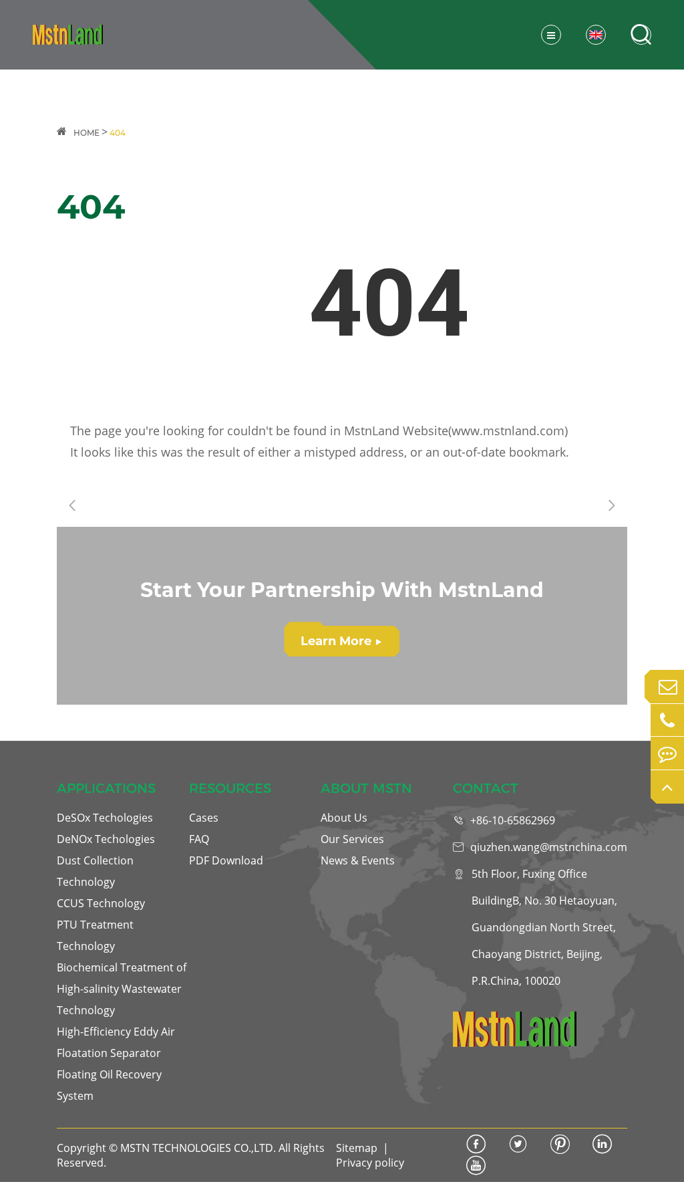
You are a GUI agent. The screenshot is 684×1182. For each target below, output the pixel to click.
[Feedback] (667, 753)
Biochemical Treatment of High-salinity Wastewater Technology (121, 989)
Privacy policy (370, 1162)
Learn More (341, 641)
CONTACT (485, 788)
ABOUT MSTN (366, 788)
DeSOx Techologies (105, 817)
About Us (344, 817)
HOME (86, 133)
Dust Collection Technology (95, 871)
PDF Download (226, 860)
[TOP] (667, 787)
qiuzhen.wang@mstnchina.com (548, 847)
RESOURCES (230, 788)
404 (118, 133)
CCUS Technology (101, 903)
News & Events (358, 860)
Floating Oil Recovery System (109, 1085)
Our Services (352, 839)
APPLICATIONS (106, 788)
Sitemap (356, 1148)
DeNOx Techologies (106, 839)
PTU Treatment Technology (95, 935)
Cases (203, 817)
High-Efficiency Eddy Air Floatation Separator (116, 1042)
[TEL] (667, 720)
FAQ (199, 839)
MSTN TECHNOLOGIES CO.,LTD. (198, 1148)
